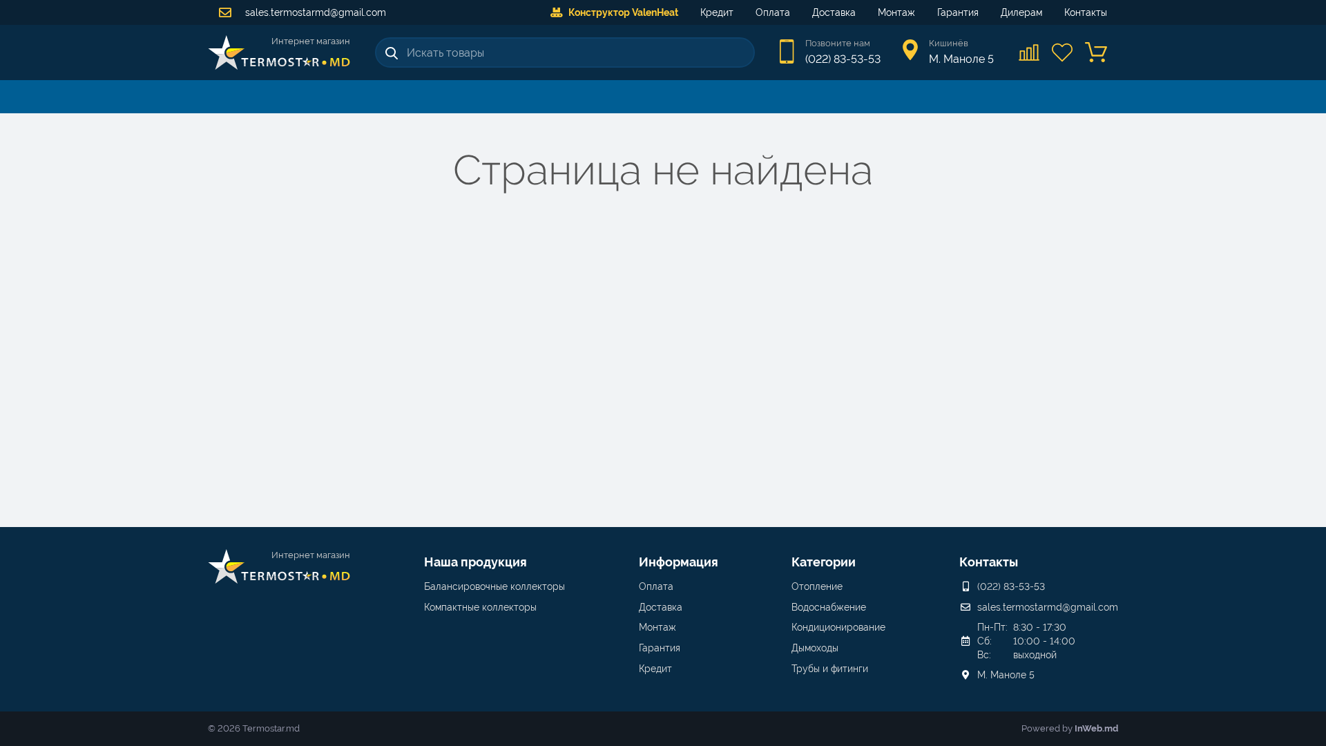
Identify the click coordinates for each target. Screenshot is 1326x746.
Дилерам (1021, 12)
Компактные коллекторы (480, 607)
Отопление (817, 586)
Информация (678, 562)
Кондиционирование (838, 627)
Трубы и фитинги (829, 668)
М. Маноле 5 (1006, 674)
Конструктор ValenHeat (623, 12)
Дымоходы (814, 647)
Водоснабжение (828, 607)
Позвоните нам (837, 43)
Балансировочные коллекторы (494, 586)
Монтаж (896, 12)
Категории (823, 562)
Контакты (1085, 12)
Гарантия (958, 12)
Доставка (834, 12)
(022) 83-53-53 (843, 59)
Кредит (716, 12)
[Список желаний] (1063, 52)
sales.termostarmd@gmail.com (314, 12)
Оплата (773, 12)
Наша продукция (475, 562)
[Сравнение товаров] (1030, 52)
